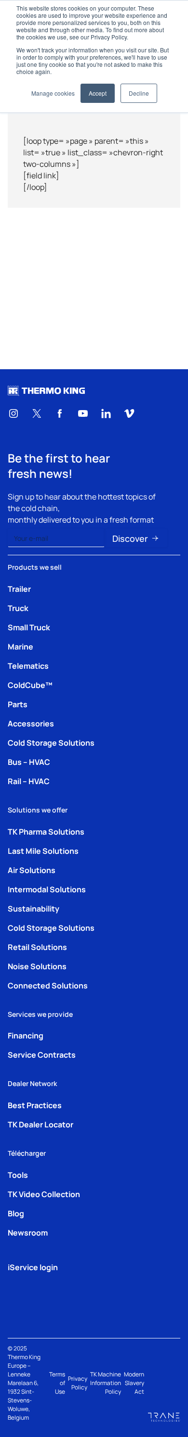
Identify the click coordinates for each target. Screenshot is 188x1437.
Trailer (19, 588)
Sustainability (33, 908)
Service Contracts (42, 1054)
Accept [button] (98, 93)
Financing (25, 1035)
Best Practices (35, 1105)
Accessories (31, 723)
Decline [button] (139, 93)
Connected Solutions (48, 985)
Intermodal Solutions (47, 889)
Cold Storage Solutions (51, 742)
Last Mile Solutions (43, 850)
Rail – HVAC (29, 781)
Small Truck (29, 627)
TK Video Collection (44, 1194)
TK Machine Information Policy (105, 1382)
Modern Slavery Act (134, 1382)
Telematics (28, 665)
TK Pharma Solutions (46, 831)
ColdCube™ (30, 684)
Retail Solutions (37, 946)
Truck (18, 607)
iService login (33, 1267)
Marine (20, 646)
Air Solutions (31, 869)
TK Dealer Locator (40, 1124)
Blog (16, 1213)
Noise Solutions (37, 966)
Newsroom (28, 1232)
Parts (17, 704)
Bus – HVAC (29, 761)
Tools (18, 1174)
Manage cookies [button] (53, 93)
